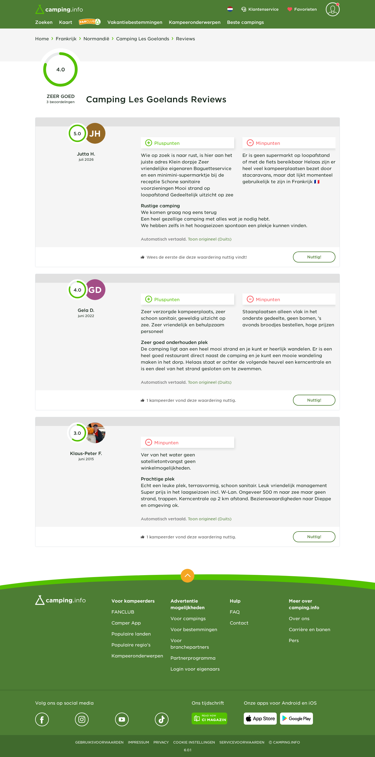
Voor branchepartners (189, 643)
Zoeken (43, 22)
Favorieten (305, 9)
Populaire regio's (130, 644)
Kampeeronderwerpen (194, 22)
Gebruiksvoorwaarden (99, 742)
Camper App (126, 622)
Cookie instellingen (194, 742)
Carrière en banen (309, 629)
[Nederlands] (230, 9)
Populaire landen (131, 633)
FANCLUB (122, 611)
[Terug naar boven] (187, 576)
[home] (60, 599)
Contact (239, 622)
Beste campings (245, 22)
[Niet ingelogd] (333, 9)
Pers (294, 640)
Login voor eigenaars (195, 668)
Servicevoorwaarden (241, 742)
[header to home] (59, 9)
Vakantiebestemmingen (134, 22)
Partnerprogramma (193, 657)
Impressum (138, 742)
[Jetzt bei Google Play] (296, 719)
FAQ (235, 611)
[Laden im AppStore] (260, 719)
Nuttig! (314, 257)
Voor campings (188, 618)
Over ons (299, 618)
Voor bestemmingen (193, 629)
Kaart (65, 22)
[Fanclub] (90, 22)
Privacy (161, 742)
